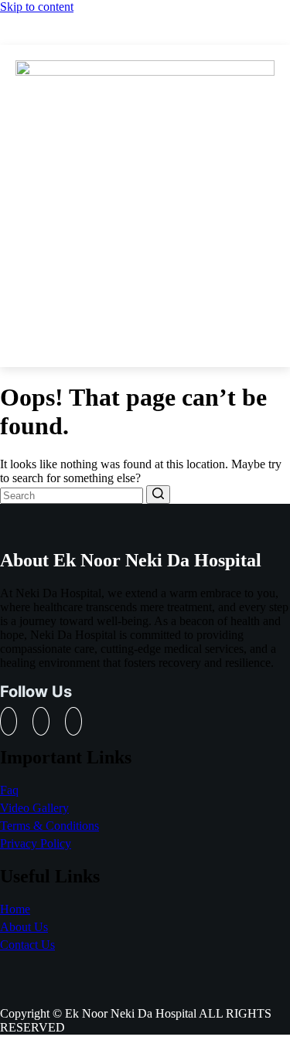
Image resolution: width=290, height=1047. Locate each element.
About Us (24, 926)
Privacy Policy (35, 843)
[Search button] (158, 494)
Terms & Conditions (49, 825)
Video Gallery (34, 807)
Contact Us (27, 944)
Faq (9, 790)
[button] (145, 343)
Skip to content (36, 6)
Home (15, 909)
